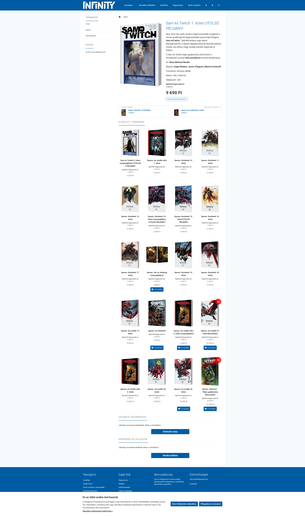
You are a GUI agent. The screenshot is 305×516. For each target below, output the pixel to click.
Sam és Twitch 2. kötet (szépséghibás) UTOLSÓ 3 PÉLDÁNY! (130, 163)
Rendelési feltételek (147, 5)
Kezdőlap (164, 5)
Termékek (129, 5)
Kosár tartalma (194, 5)
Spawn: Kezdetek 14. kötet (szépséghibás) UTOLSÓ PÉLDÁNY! (157, 219)
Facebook (193, 484)
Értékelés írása (170, 431)
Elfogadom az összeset (211, 504)
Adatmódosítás (124, 487)
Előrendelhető (91, 36)
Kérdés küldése (170, 455)
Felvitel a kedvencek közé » (177, 99)
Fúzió (88, 24)
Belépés (121, 484)
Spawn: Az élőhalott (156, 331)
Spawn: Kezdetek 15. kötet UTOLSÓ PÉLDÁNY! (183, 219)
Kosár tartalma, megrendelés (93, 487)
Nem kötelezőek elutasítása (184, 504)
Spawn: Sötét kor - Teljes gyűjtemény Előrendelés (210, 392)
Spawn (88, 30)
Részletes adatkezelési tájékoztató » (98, 511)
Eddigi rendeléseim (125, 491)
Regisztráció (178, 5)
